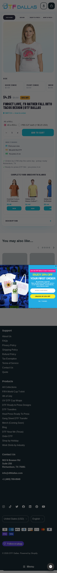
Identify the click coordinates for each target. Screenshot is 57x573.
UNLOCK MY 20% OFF (42, 296)
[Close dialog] (56, 266)
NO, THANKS (42, 301)
